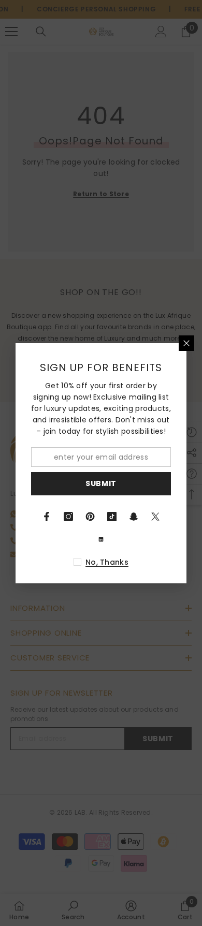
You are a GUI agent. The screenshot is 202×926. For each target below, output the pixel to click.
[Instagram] (68, 516)
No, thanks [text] (106, 562)
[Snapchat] (134, 516)
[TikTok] (112, 516)
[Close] (186, 343)
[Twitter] (155, 516)
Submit (101, 483)
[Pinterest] (90, 516)
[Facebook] (46, 516)
